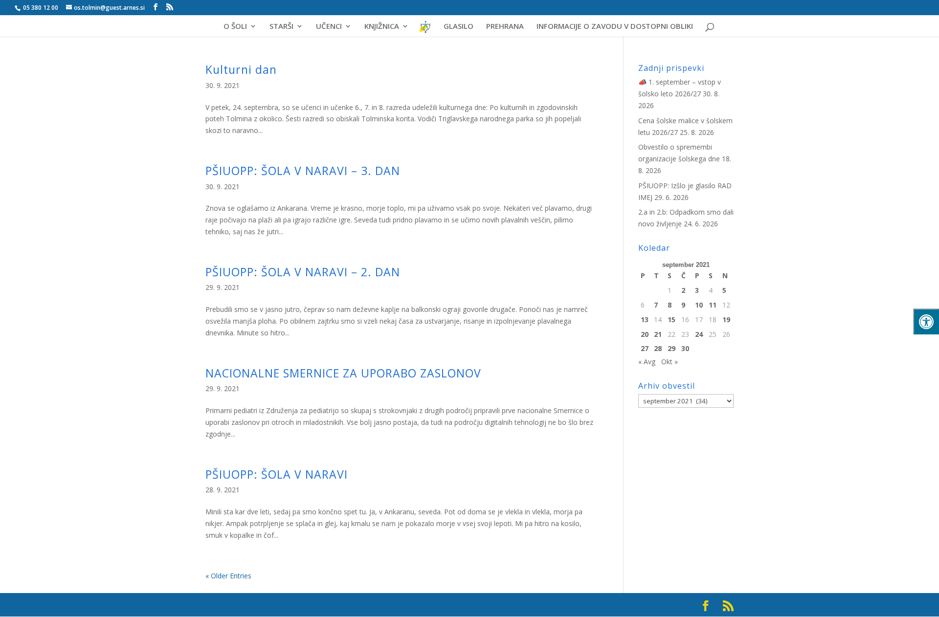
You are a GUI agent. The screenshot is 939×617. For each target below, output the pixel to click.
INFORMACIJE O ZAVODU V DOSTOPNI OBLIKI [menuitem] (615, 26)
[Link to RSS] (169, 7)
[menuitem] (425, 30)
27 (644, 348)
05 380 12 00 (40, 7)
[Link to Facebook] (155, 7)
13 (644, 319)
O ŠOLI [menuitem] (235, 26)
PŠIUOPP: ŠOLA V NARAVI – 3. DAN (302, 170)
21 (658, 334)
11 (712, 304)
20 (644, 334)
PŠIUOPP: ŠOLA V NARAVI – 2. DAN (302, 272)
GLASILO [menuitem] (458, 26)
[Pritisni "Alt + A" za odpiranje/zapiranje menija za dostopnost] (926, 321)
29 (671, 348)
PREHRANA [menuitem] (505, 26)
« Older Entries (228, 575)
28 (658, 348)
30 (685, 348)
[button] (917, 15)
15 (671, 319)
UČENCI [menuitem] (329, 26)
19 (726, 319)
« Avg (646, 361)
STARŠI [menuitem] (281, 26)
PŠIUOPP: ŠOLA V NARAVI (276, 474)
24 (699, 334)
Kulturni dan (241, 69)
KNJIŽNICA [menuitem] (381, 26)
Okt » (669, 361)
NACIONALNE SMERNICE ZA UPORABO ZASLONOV (343, 373)
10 (699, 304)
